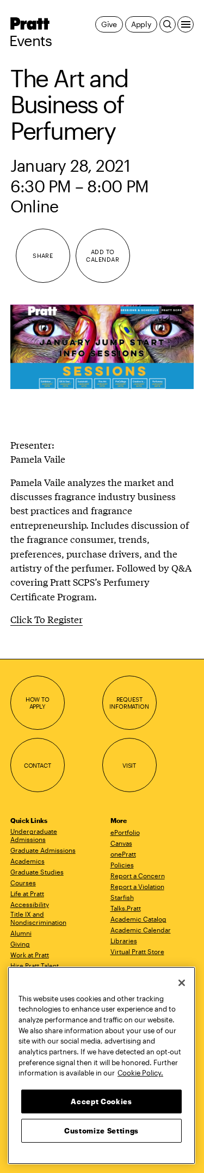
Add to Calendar (102, 255)
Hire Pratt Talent (34, 965)
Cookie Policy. (140, 1072)
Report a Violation (137, 886)
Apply (141, 24)
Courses (23, 882)
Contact (37, 765)
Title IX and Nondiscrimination (38, 918)
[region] (101, 1065)
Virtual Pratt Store (137, 951)
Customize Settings (101, 1130)
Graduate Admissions (43, 850)
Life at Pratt (27, 893)
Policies (122, 865)
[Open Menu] (185, 24)
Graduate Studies (37, 872)
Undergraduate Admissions (33, 835)
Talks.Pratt (125, 908)
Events (30, 41)
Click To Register (46, 619)
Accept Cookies (101, 1101)
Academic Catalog (138, 919)
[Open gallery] (102, 346)
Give (109, 24)
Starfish (122, 897)
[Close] (182, 983)
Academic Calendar (140, 930)
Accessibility (29, 904)
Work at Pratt (29, 954)
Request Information (129, 703)
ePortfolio (125, 832)
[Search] (167, 24)
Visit (129, 765)
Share (43, 255)
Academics (27, 861)
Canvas (121, 843)
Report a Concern (137, 875)
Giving (20, 944)
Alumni (21, 933)
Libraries (123, 940)
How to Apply (38, 703)
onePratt (123, 854)
